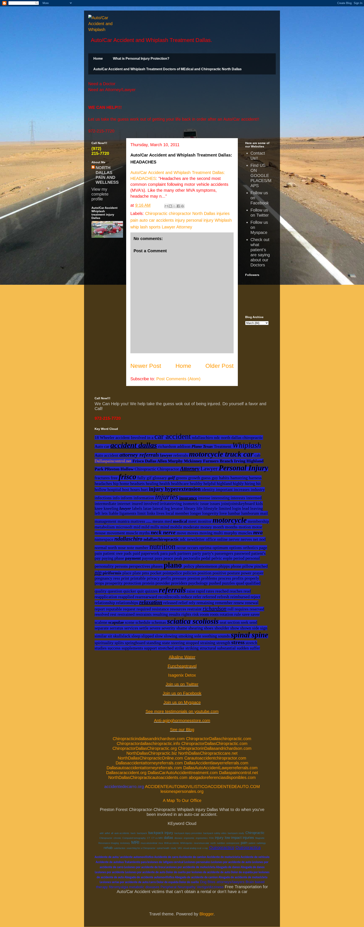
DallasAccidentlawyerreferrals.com (216, 763)
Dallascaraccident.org (126, 772)
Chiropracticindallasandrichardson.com (149, 738)
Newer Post (145, 366)
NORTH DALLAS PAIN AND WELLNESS (107, 175)
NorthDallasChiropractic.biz (151, 753)
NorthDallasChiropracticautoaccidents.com (147, 777)
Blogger (206, 914)
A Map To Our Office (182, 800)
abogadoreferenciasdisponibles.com (222, 777)
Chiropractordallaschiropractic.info (148, 743)
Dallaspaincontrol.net (113, 461)
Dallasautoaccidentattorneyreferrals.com (144, 767)
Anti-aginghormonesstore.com (182, 720)
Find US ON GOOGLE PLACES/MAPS (261, 175)
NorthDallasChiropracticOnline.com (150, 758)
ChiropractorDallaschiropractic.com (218, 738)
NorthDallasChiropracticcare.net (208, 753)
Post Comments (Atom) (178, 378)
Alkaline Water (182, 657)
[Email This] (166, 206)
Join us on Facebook (182, 693)
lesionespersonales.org (182, 791)
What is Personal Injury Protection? (141, 58)
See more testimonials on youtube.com (182, 711)
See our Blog (182, 729)
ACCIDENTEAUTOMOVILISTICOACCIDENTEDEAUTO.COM (202, 786)
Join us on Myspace (182, 702)
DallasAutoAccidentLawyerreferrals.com (220, 767)
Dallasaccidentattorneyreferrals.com (149, 763)
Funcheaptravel (182, 666)
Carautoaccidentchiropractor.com (215, 758)
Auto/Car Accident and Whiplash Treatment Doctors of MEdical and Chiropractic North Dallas (167, 69)
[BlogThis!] (170, 206)
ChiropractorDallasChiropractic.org (144, 748)
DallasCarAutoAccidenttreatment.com (183, 772)
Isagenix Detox (182, 675)
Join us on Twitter (182, 684)
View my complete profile (99, 194)
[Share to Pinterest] (182, 206)
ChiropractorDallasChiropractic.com (214, 743)
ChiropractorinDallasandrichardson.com (215, 748)
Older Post (219, 366)
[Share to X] (174, 206)
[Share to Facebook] (178, 206)
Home (98, 58)
